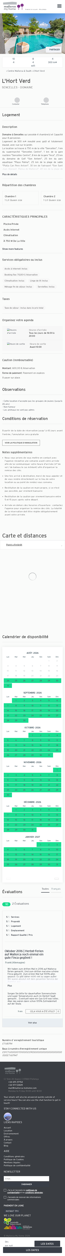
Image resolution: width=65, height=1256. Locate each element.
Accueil (7, 1127)
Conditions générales (14, 1156)
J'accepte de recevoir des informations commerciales (24, 1198)
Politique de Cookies (14, 1159)
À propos (8, 1139)
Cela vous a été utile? (44, 1011)
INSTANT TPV (12, 1211)
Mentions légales (12, 1162)
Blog (6, 1145)
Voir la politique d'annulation (21, 442)
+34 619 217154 (15, 1082)
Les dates (47, 1243)
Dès (7, 1242)
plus (10, 985)
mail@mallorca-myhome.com (22, 1088)
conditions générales (34, 1192)
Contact (7, 1142)
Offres (7, 1136)
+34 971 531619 (15, 1085)
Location (8, 1130)
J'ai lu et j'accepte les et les (25, 1191)
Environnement (11, 1133)
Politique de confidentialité (17, 1165)
